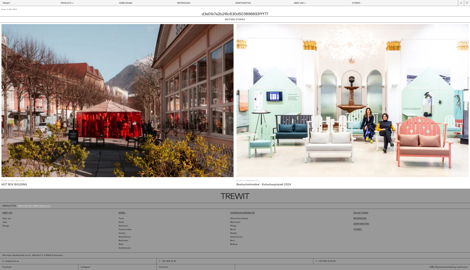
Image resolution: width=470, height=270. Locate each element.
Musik (233, 230)
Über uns (7, 213)
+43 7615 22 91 (169, 261)
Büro (232, 241)
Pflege (233, 226)
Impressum (462, 267)
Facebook (7, 267)
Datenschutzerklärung (445, 267)
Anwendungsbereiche (242, 213)
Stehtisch (123, 226)
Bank (121, 244)
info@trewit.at (12, 261)
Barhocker (124, 241)
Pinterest (163, 267)
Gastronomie (236, 237)
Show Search (461, 3)
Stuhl (121, 222)
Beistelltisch (125, 237)
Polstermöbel (125, 230)
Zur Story (235, 23)
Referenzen (183, 3)
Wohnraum (235, 222)
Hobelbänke (125, 3)
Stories (356, 3)
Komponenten (243, 3)
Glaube (233, 233)
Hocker (122, 233)
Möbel (122, 213)
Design (5, 226)
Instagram (85, 267)
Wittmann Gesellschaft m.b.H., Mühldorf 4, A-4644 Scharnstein (32, 255)
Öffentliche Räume (239, 219)
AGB (432, 267)
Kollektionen (125, 248)
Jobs (4, 222)
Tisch (121, 219)
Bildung (233, 244)
